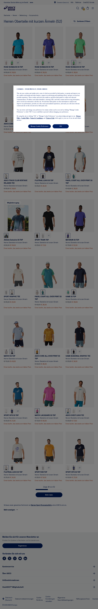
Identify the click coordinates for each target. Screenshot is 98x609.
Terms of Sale (50, 118)
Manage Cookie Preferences (39, 126)
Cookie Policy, (25, 118)
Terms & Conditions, (36, 118)
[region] (49, 108)
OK (61, 126)
